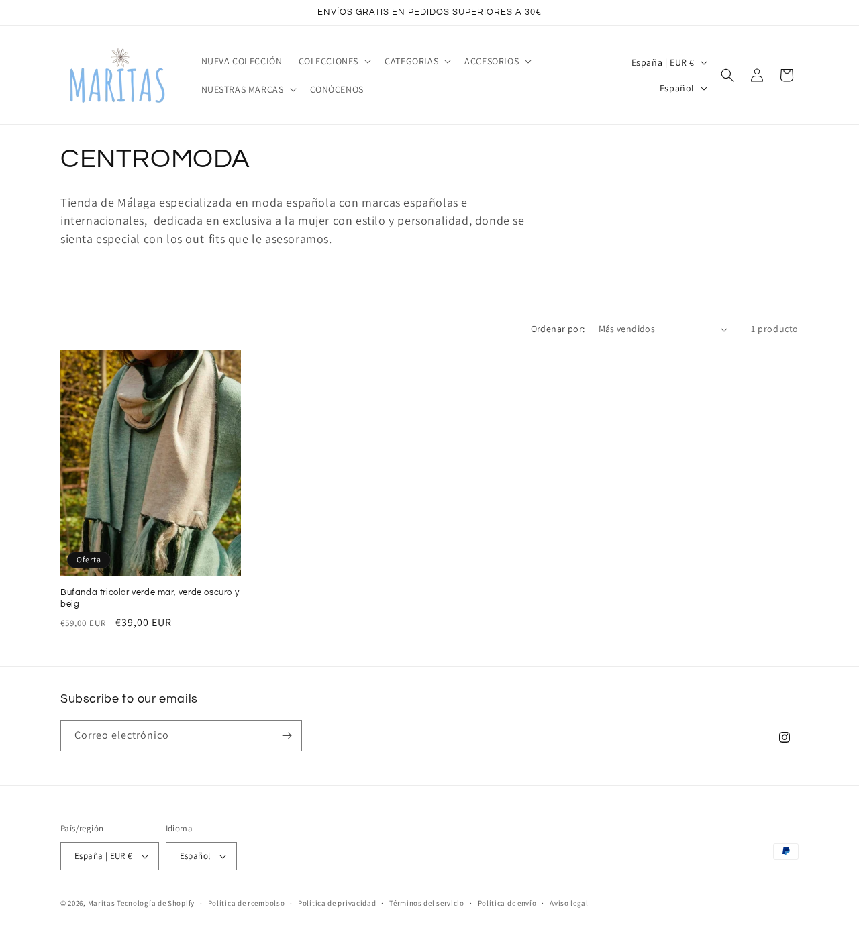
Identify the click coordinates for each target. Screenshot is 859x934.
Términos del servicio (426, 903)
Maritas (101, 903)
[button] (334, 61)
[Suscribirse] (286, 735)
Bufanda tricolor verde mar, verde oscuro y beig (149, 598)
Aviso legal (569, 903)
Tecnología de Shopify (156, 903)
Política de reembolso (246, 903)
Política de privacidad (337, 903)
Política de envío (507, 903)
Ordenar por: (558, 329)
